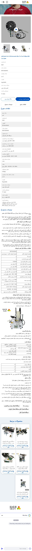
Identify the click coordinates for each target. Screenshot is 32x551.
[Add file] (30, 548)
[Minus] (2, 515)
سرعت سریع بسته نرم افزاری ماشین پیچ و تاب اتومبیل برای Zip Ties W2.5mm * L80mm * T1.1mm (22, 442)
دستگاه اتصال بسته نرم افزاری (11, 405)
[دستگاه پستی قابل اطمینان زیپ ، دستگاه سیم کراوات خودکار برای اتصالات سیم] (8, 432)
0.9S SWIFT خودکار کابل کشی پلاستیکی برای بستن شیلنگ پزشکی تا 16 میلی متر (22, 493)
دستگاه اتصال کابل (24, 412)
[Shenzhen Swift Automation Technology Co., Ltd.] (26, 2)
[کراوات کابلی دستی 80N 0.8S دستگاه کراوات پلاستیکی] (22, 457)
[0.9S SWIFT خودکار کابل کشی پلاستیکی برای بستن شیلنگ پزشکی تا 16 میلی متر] (22, 483)
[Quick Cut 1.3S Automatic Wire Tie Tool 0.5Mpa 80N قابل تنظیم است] (16, 29)
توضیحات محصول (8, 104)
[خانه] (16, 509)
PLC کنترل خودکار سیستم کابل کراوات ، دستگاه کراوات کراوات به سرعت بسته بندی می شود (8, 467)
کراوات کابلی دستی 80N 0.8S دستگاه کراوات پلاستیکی (22, 467)
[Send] (2, 548)
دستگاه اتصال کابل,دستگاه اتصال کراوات (19, 409)
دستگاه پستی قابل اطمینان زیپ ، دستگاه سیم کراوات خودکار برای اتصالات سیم (8, 442)
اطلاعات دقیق (23, 104)
